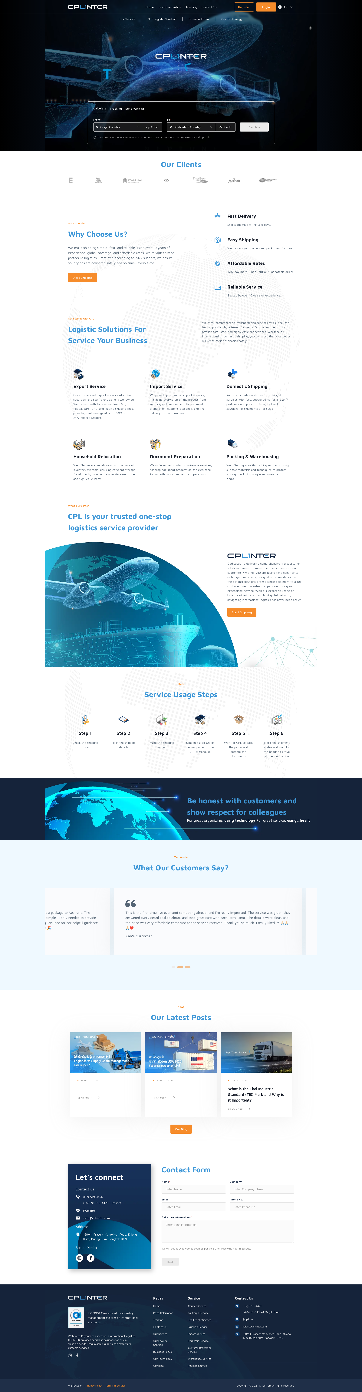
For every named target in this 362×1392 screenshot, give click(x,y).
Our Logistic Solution (162, 19)
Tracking (191, 7)
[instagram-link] (79, 1258)
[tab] (99, 110)
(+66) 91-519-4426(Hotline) (102, 1203)
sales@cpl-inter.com (96, 1218)
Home (150, 7)
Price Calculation (170, 7)
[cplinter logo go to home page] (87, 7)
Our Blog (158, 1365)
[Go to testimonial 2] (179, 967)
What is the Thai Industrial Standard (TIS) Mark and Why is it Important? (256, 1094)
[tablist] (181, 110)
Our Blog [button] (181, 1129)
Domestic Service (198, 1340)
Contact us (85, 1189)
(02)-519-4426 (93, 1197)
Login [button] (266, 7)
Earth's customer (304, 941)
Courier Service (197, 1305)
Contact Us (209, 7)
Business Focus (199, 19)
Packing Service (197, 1365)
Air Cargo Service (198, 1312)
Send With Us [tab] (134, 108)
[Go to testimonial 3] (186, 967)
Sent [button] (170, 1261)
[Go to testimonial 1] (173, 967)
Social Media (86, 1247)
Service (194, 1298)
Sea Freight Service (199, 1319)
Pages (158, 1298)
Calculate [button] (254, 127)
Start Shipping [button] (83, 277)
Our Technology (231, 19)
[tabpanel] (181, 128)
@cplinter (89, 1210)
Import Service (196, 1333)
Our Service (128, 19)
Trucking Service (198, 1326)
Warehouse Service (199, 1358)
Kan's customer (111, 936)
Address (82, 1226)
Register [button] (244, 7)
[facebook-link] (77, 1355)
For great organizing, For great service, (248, 820)
